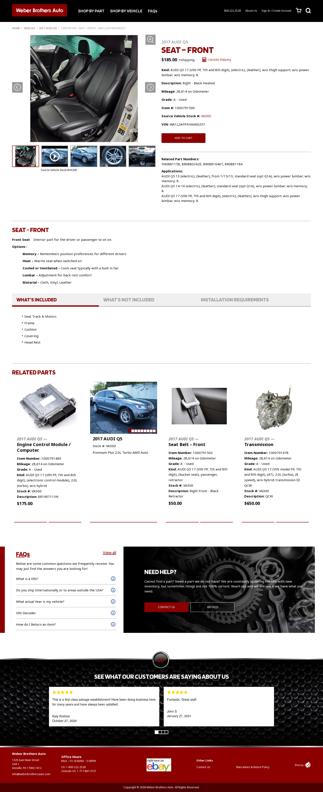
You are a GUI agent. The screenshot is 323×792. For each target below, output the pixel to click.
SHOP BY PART (91, 10)
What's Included (36, 299)
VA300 (206, 116)
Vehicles (29, 28)
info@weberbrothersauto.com (31, 774)
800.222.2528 (232, 11)
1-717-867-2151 (86, 771)
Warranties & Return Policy (252, 767)
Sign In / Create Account (276, 11)
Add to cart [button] (31, 517)
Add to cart (183, 138)
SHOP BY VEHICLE (126, 10)
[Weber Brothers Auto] (39, 11)
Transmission (259, 441)
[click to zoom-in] (84, 88)
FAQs (152, 10)
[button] (150, 87)
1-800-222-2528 (76, 767)
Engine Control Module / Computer (44, 444)
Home (16, 28)
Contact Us (166, 607)
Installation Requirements (235, 299)
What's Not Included (128, 299)
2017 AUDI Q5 (48, 28)
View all (109, 552)
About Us (251, 11)
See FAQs (212, 607)
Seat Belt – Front (187, 441)
